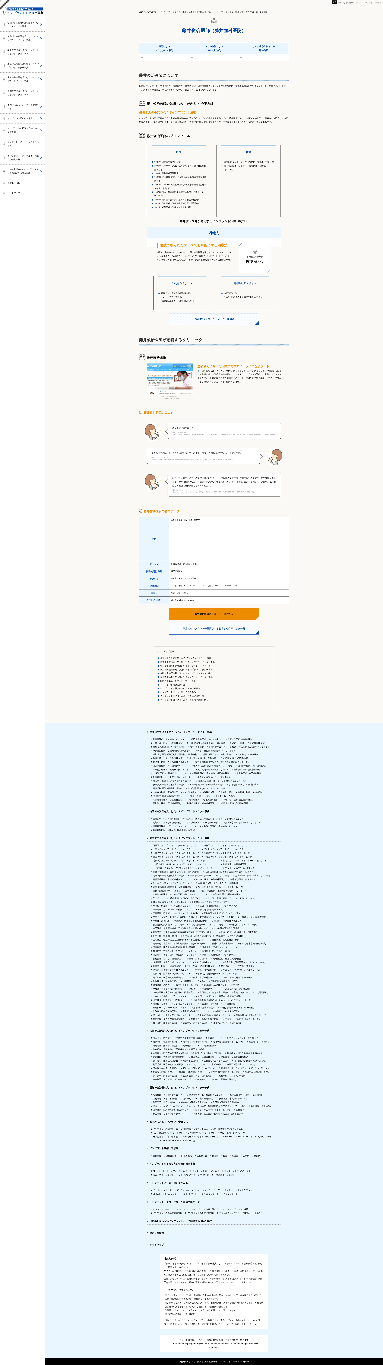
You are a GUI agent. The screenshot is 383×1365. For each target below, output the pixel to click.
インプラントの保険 (239, 1209)
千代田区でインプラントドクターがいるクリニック (228, 857)
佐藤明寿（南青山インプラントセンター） (173, 973)
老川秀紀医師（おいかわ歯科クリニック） (213, 765)
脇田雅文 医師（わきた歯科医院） (169, 784)
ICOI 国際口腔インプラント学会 (228, 1129)
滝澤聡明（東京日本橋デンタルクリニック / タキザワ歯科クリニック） (186, 962)
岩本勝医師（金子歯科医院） (250, 773)
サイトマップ (13, 193)
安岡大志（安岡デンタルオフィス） (199, 1068)
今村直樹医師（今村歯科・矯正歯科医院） (212, 773)
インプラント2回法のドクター (238, 1171)
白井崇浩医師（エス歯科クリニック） (171, 765)
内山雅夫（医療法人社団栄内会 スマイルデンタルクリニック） (215, 819)
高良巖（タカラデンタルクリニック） (206, 924)
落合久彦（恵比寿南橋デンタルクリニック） (218, 973)
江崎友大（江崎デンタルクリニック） (220, 947)
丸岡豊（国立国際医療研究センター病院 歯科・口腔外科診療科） (213, 936)
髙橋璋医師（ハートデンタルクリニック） (173, 777)
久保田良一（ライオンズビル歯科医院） (218, 1004)
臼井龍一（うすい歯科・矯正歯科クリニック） (175, 955)
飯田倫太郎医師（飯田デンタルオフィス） (173, 769)
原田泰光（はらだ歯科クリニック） (214, 1015)
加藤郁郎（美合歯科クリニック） (168, 1095)
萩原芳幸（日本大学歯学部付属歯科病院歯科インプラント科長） (183, 932)
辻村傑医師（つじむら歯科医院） (205, 799)
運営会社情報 (13, 183)
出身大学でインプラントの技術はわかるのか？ (241, 1213)
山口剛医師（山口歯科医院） (236, 758)
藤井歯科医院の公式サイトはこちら (214, 614)
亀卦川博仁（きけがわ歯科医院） (168, 758)
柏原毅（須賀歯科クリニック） (229, 921)
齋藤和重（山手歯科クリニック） (251, 1015)
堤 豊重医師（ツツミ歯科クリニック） (253, 875)
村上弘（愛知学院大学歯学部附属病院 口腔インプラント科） (217, 1106)
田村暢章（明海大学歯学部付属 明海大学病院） (175, 947)
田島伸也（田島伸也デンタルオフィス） (172, 1110)
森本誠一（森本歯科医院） (165, 1075)
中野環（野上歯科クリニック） (241, 1064)
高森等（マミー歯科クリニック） (205, 988)
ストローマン (200, 1190)
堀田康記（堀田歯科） (261, 1106)
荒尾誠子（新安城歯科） (164, 1102)
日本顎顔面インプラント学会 (201, 1133)
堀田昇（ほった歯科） (259, 1042)
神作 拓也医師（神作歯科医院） (228, 894)
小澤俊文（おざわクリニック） (243, 924)
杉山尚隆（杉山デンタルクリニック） (171, 1113)
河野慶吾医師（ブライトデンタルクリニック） (175, 826)
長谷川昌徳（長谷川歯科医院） (197, 1075)
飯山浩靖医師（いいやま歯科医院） (204, 822)
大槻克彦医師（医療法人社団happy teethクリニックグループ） (223, 1000)
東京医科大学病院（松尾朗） (239, 988)
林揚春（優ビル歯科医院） (165, 981)
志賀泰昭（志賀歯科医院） (195, 1022)
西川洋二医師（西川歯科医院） (167, 803)
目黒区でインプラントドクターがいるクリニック (176, 845)
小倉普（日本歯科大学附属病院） (168, 988)
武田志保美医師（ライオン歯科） (207, 739)
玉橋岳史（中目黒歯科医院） (211, 909)
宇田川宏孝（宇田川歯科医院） (201, 966)
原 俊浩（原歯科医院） (204, 1007)
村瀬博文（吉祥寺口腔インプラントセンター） (175, 951)
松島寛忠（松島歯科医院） (165, 1042)
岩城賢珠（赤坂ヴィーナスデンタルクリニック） (176, 985)
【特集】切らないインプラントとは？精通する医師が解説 (23, 171)
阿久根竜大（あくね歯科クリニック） (207, 1095)
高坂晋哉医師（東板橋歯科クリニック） (172, 879)
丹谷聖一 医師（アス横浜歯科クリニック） (173, 781)
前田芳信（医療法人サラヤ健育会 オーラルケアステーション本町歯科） (187, 1064)
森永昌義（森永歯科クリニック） (228, 1042)
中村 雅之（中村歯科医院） (235, 864)
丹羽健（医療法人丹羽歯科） (226, 1102)
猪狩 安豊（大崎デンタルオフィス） (240, 868)
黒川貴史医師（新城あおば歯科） (213, 769)
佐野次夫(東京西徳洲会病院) (252, 943)
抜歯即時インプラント (163, 1175)
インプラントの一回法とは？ (205, 1171)
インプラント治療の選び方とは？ (209, 1209)
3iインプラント (233, 1194)
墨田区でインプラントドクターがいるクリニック (176, 857)
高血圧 (235, 1156)
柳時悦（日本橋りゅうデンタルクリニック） (174, 1004)
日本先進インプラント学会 (165, 1136)
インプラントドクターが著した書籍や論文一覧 (182, 696)
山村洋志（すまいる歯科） (165, 1098)
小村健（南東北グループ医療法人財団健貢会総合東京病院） (181, 921)
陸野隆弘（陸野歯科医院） (165, 1045)
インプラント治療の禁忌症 (172, 684)
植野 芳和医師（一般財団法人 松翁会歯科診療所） (176, 872)
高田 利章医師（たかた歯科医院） (169, 875)
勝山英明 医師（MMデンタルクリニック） (207, 788)
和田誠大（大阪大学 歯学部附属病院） (245, 1053)
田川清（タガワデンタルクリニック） (213, 1110)
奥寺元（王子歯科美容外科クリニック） (172, 970)
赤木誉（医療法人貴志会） (224, 1079)
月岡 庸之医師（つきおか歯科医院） (170, 902)
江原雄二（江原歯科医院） (203, 1057)
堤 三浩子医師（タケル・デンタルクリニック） (221, 887)
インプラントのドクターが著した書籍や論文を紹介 (184, 700)
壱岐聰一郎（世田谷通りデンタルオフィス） (218, 906)
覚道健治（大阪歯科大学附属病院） (169, 1057)
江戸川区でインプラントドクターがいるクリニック (228, 849)
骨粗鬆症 (157, 1156)
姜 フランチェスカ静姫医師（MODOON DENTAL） (177, 898)
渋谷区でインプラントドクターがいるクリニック (227, 845)
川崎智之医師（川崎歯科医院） (167, 966)
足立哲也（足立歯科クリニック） (224, 1072)
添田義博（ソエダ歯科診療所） (235, 1057)
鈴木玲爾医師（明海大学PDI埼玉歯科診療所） (174, 830)
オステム (228, 1190)
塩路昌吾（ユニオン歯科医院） (206, 1019)
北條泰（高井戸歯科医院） (165, 1011)
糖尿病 (257, 1156)
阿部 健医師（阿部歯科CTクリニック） (216, 750)
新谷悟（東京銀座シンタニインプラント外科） (213, 917)
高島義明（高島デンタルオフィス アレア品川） (176, 913)
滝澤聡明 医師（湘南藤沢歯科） (168, 796)
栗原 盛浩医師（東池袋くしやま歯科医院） (173, 887)
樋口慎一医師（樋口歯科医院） (252, 765)
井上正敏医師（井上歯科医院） (203, 758)
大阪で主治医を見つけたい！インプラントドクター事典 (186, 673)
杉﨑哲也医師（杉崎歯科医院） (201, 803)
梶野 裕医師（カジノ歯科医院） (218, 754)
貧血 (225, 1156)
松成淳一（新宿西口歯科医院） (240, 977)
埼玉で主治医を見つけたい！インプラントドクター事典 (186, 666)
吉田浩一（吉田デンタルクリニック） (243, 1019)
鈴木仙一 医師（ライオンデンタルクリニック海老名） (213, 796)
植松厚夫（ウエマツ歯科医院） (227, 1022)
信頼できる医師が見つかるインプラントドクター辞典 (360, 3)
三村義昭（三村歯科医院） (216, 1060)
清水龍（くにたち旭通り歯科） (216, 951)
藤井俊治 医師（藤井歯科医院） (249, 769)
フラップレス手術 (187, 1175)
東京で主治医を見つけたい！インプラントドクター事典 (186, 669)
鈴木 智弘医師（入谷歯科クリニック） (251, 747)
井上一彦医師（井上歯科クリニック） (243, 822)
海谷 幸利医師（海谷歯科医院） (210, 879)
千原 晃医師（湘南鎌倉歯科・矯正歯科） (208, 743)
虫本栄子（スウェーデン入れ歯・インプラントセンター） (180, 1079)
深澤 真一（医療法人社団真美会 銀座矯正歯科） (218, 996)
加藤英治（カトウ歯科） (194, 981)
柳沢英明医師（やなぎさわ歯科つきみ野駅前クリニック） (222, 762)
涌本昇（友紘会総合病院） (165, 1068)
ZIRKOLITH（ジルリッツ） (166, 1194)
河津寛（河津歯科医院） (206, 970)
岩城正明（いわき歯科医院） (166, 819)
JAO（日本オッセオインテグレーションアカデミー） (208, 1136)
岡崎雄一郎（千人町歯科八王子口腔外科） (238, 932)
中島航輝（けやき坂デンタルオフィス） (242, 970)
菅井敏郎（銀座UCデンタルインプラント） (224, 913)
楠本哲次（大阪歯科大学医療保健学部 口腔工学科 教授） (179, 1049)
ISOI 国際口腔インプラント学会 (168, 1133)
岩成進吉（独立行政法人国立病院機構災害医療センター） (180, 940)
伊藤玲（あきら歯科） (197, 958)
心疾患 (215, 1156)
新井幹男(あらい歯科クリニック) (168, 924)
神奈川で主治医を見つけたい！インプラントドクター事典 (187, 662)
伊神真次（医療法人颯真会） (194, 1102)
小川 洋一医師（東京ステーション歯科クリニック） (231, 898)
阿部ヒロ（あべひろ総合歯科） (167, 822)
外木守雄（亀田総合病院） (165, 936)
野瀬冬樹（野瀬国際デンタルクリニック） (221, 955)
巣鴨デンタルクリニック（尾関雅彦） (251, 992)
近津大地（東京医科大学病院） (226, 940)
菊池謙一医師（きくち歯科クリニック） (172, 762)
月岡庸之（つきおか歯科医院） (214, 992)
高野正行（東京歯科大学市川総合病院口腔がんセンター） (180, 943)
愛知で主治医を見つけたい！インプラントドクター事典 (186, 677)
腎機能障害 (171, 1156)
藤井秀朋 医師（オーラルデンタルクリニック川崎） (222, 781)
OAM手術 (204, 1175)
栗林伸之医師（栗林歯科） (250, 792)
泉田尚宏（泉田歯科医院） (257, 1072)
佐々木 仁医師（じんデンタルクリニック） (173, 883)
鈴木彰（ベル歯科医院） (249, 754)
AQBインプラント (212, 1194)
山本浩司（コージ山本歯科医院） (198, 1098)
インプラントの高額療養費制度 (167, 1213)
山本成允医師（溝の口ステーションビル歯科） (175, 792)
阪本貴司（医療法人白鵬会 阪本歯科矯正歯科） (176, 1060)
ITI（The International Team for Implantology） (175, 1140)
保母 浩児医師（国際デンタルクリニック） (210, 875)
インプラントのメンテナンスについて (171, 1209)
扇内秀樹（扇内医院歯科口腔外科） (169, 1019)
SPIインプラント (191, 1194)
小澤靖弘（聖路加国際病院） (253, 917)
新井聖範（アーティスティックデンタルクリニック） (246, 1068)
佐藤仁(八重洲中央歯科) (223, 943)
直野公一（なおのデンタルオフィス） (171, 1007)
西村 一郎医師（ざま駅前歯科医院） (249, 743)
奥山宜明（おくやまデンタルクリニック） (173, 1015)
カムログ (215, 1190)
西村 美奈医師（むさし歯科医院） (169, 747)
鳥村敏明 (240, 1110)
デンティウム (183, 1190)
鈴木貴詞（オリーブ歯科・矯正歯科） (239, 966)
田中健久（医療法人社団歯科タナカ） (171, 1000)
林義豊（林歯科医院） (163, 1072)
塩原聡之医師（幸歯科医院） (241, 739)
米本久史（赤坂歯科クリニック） (205, 977)
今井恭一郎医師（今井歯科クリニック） (220, 826)
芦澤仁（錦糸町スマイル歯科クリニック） (173, 906)
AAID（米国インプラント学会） (235, 1133)
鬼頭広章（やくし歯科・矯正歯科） (246, 1095)
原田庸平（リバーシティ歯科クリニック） (173, 909)
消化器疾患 (186, 1156)
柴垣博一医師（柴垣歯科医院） (235, 803)
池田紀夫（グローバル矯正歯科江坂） (200, 1045)
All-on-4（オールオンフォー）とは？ (170, 1171)
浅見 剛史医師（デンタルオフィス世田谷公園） (175, 890)
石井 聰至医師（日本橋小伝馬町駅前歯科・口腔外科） (230, 872)
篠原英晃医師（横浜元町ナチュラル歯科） (173, 750)
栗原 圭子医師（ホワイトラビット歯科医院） (219, 883)
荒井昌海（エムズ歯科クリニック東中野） (212, 902)
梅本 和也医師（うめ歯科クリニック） (208, 747)
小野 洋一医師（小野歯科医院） (168, 743)
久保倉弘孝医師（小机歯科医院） (168, 799)
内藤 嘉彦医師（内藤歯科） (243, 879)
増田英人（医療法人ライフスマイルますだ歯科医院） (178, 1038)
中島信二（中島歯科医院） (227, 1011)
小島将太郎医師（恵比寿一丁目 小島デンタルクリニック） (180, 894)
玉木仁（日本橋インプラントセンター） (172, 996)
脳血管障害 (202, 1156)
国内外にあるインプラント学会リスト (178, 681)
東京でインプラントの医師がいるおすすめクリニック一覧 (214, 628)
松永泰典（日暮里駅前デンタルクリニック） (245, 962)
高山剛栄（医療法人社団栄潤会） (168, 977)
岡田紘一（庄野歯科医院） (191, 1072)
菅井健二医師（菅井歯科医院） (240, 799)
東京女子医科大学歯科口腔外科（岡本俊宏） (174, 992)
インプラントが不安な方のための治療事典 (180, 688)
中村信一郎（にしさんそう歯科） (232, 1075)
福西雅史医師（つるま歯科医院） (217, 792)
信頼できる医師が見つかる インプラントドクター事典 (185, 658)
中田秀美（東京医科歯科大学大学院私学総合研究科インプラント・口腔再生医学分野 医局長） (197, 928)
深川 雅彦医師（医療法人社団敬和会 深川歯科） (175, 754)
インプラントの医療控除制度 (200, 1213)
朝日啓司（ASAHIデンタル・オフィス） (222, 985)
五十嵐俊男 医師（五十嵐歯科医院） (207, 784)
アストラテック (245, 1190)
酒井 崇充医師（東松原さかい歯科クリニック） (224, 890)
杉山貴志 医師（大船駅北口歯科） (245, 784)
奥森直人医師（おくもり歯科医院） (214, 777)
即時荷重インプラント (224, 1175)
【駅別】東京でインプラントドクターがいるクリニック (179, 860)
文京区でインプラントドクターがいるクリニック (176, 849)
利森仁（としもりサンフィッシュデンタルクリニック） (234, 1038)
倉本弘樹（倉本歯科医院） (165, 1022)
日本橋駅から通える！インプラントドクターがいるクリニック (185, 864)
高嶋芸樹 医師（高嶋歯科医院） (168, 788)
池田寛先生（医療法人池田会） (227, 958)
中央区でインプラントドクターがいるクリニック (246, 860)
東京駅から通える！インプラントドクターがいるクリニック (184, 868)
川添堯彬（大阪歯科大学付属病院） (250, 1060)
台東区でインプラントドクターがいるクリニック (227, 853)
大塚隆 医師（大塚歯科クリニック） (170, 773)
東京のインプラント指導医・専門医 (169, 917)
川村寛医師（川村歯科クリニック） (169, 739)
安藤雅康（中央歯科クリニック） (234, 1098)
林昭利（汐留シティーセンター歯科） (237, 1007)
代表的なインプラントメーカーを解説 (214, 319)
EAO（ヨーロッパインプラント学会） (255, 1136)
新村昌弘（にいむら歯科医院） (167, 958)
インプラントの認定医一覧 (165, 1129)
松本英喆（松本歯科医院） (195, 1042)
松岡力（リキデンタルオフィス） (168, 1106)
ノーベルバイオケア (162, 1190)
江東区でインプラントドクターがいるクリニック (176, 853)
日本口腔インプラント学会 (195, 1129)
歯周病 (246, 1156)
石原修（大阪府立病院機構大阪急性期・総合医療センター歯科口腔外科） (187, 1053)
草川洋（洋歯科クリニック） (196, 1011)
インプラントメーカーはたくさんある (178, 692)
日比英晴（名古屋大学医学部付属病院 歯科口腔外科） (219, 1113)
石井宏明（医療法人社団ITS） (225, 981)
